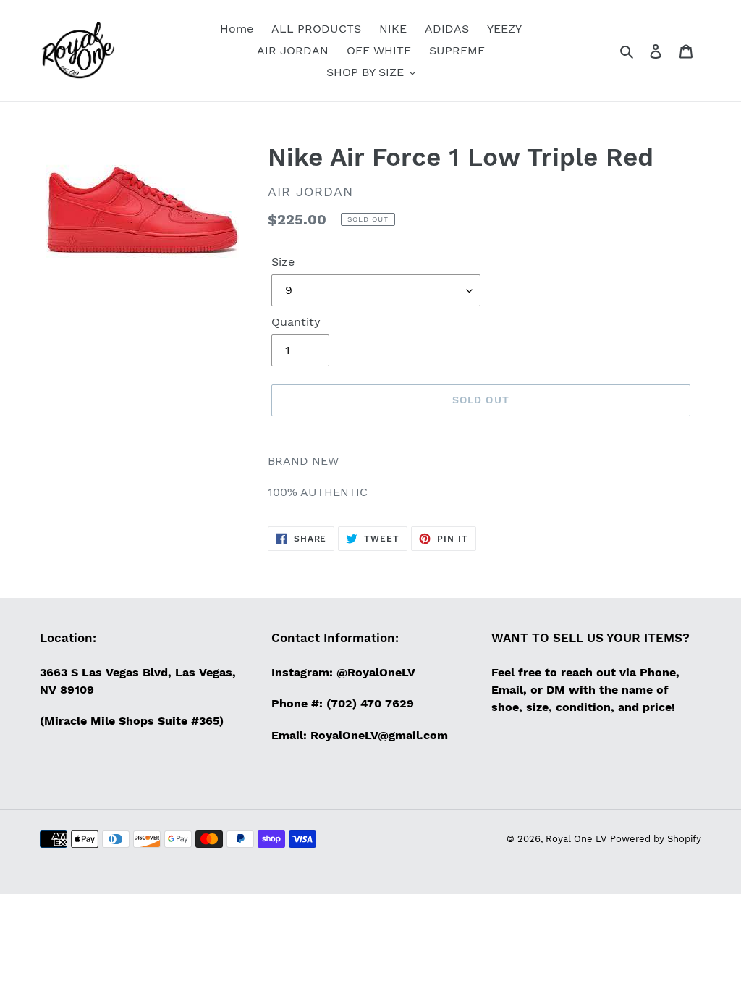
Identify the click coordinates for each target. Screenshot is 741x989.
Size (283, 262)
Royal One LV (576, 838)
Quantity (296, 322)
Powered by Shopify (655, 838)
